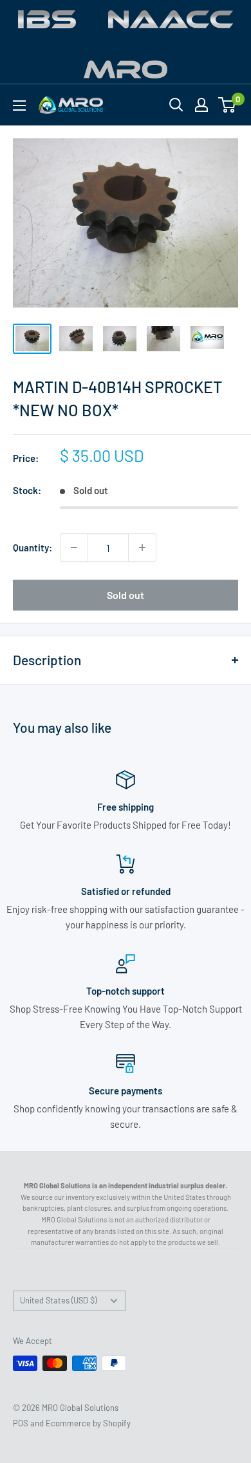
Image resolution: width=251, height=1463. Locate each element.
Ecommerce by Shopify (88, 1423)
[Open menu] (19, 105)
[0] (227, 105)
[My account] (201, 105)
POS (20, 1423)
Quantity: (32, 547)
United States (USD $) (58, 1300)
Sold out (125, 595)
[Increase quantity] (142, 547)
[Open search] (176, 105)
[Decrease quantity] (74, 547)
